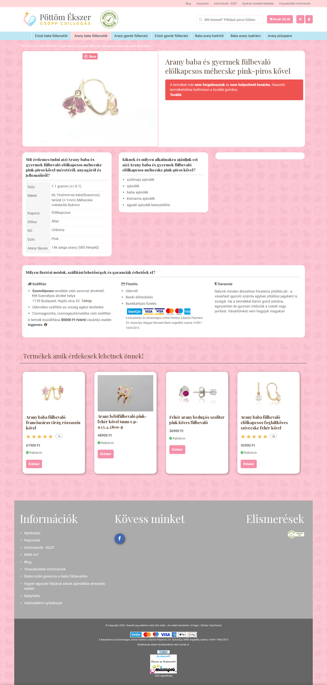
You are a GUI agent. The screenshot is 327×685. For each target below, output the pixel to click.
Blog (188, 3)
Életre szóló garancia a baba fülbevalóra (55, 576)
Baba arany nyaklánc (246, 36)
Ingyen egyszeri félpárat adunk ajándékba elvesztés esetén (64, 586)
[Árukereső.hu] (163, 657)
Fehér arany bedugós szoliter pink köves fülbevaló (197, 420)
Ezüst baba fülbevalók (51, 36)
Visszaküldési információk (295, 3)
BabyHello (32, 596)
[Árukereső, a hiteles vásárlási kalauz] (109, 19)
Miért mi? (31, 555)
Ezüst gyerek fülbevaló (171, 36)
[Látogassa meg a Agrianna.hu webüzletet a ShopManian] (163, 651)
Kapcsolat (202, 3)
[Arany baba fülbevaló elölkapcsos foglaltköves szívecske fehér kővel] (268, 393)
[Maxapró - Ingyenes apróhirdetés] (163, 669)
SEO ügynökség (163, 675)
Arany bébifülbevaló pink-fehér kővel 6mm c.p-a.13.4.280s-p (122, 422)
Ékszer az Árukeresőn (163, 661)
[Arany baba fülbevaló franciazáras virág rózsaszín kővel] (54, 393)
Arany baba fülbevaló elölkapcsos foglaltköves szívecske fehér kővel (264, 423)
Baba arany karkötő (209, 36)
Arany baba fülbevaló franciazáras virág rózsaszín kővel (53, 423)
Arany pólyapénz (280, 36)
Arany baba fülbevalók (91, 36)
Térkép (86, 301)
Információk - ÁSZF (225, 3)
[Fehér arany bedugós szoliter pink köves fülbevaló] (197, 393)
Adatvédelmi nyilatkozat (43, 603)
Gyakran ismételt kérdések (258, 3)
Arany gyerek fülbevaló (131, 36)
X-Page (194, 625)
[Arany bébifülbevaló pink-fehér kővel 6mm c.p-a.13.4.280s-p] (125, 393)
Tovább (176, 95)
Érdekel (34, 464)
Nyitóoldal (32, 533)
